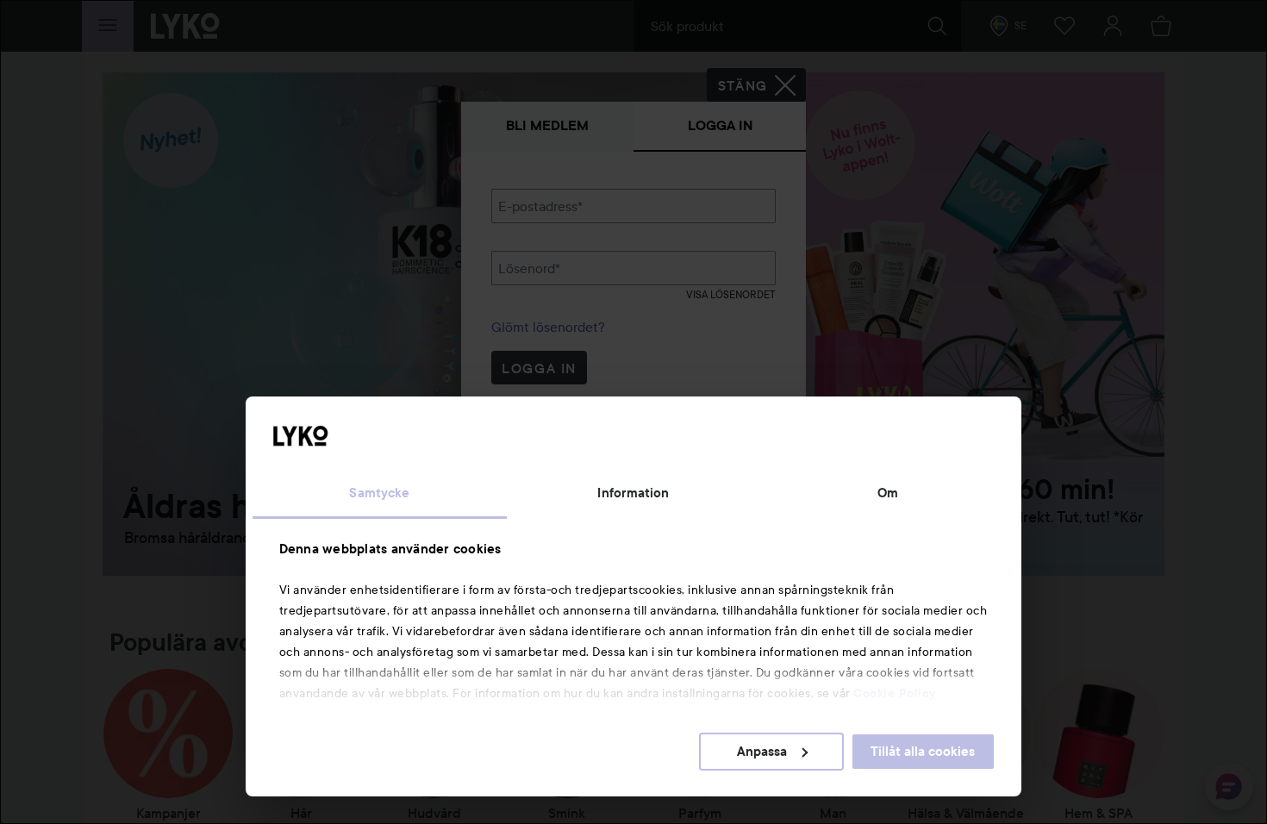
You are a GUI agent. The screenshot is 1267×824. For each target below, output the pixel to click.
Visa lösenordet (731, 294)
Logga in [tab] (720, 125)
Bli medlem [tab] (547, 125)
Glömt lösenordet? (548, 326)
